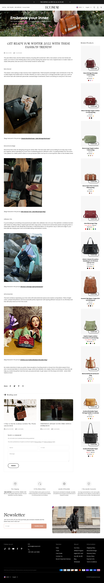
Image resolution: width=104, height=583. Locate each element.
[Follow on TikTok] (5, 549)
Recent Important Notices (63, 559)
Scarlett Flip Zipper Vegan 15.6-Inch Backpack (90, 299)
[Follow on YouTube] (13, 549)
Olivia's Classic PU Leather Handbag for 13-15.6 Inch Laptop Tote (90, 260)
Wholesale (77, 562)
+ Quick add (93, 68)
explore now (17, 26)
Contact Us (59, 556)
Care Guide (59, 553)
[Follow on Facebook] (17, 549)
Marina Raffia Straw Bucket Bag (90, 374)
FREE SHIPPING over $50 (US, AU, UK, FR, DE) (52, 2)
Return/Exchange (92, 550)
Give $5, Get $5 (78, 556)
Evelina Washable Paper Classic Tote (90, 449)
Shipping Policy (91, 548)
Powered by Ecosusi (95, 577)
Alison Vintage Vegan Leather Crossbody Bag (90, 111)
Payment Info (90, 559)
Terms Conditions (92, 562)
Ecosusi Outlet (26, 7)
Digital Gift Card (78, 553)
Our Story (76, 548)
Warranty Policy (91, 553)
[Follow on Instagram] (9, 549)
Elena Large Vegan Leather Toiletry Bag (90, 149)
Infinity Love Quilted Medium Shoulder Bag (33, 360)
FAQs (57, 548)
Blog (75, 559)
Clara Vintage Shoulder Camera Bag (90, 74)
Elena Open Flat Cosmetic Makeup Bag (90, 186)
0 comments (19, 53)
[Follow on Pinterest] (21, 549)
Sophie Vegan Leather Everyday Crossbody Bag (90, 337)
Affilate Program (78, 550)
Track (57, 550)
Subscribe (39, 526)
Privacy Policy (90, 556)
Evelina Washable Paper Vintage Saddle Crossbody (90, 412)
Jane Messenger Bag (90, 223)
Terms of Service (48, 442)
